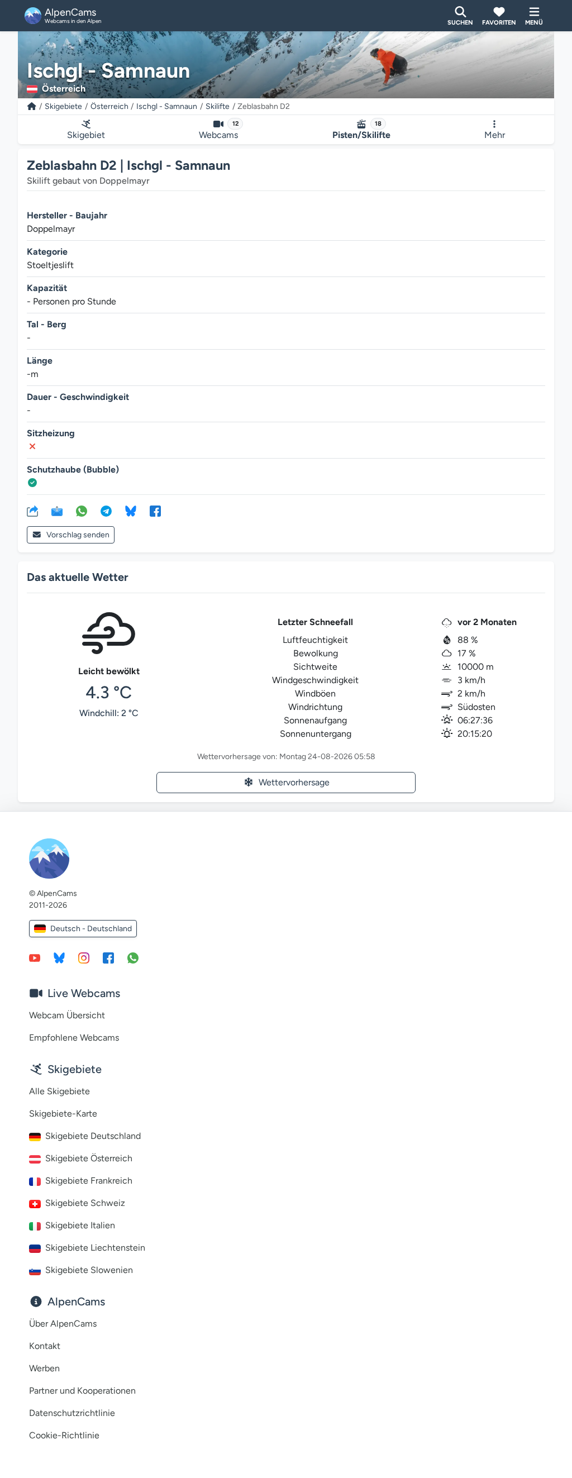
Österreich (109, 106)
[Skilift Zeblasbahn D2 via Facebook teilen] (155, 510)
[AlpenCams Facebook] (108, 957)
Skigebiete (63, 106)
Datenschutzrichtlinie (72, 1413)
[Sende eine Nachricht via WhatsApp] (133, 957)
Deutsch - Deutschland (91, 928)
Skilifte (218, 106)
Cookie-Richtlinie (64, 1435)
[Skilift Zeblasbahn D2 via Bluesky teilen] (130, 510)
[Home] (32, 106)
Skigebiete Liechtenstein (95, 1247)
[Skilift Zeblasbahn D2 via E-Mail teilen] (57, 510)
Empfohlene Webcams (74, 1037)
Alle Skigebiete (59, 1091)
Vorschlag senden (77, 535)
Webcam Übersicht (67, 1015)
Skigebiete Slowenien (89, 1270)
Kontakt (44, 1346)
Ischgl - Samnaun (166, 106)
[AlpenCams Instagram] (83, 957)
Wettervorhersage (294, 782)
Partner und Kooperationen (82, 1390)
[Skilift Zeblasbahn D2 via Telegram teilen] (106, 510)
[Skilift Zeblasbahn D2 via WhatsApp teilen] (81, 510)
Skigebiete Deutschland (93, 1136)
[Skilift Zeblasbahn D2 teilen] (32, 510)
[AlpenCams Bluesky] (59, 957)
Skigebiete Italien (80, 1225)
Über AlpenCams (63, 1323)
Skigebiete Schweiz (85, 1203)
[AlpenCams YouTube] (34, 957)
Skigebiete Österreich (88, 1158)
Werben (44, 1368)
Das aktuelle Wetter (77, 577)
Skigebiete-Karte (63, 1113)
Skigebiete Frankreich (88, 1180)
